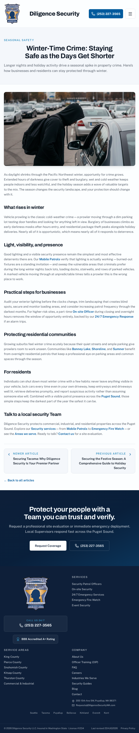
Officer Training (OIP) (85, 662)
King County (11, 656)
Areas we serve (25, 434)
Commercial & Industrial (19, 683)
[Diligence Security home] (12, 13)
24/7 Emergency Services (88, 594)
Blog (75, 688)
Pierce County (12, 662)
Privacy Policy (128, 728)
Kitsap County (12, 672)
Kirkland (84, 712)
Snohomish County (15, 667)
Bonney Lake (81, 349)
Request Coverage (48, 546)
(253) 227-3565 (92, 546)
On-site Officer (83, 311)
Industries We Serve (84, 678)
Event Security (81, 605)
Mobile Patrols (49, 259)
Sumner (118, 349)
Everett (96, 712)
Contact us (66, 434)
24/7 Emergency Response (114, 316)
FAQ (74, 667)
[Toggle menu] (130, 14)
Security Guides (82, 683)
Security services (43, 428)
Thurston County (14, 678)
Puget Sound (110, 396)
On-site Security (82, 589)
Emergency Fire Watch (108, 428)
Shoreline (99, 349)
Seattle (34, 712)
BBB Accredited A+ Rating (38, 639)
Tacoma (46, 712)
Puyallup (58, 712)
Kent (106, 712)
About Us (77, 656)
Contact (77, 694)
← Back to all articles (19, 480)
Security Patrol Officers (87, 584)
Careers (77, 672)
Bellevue (71, 712)
